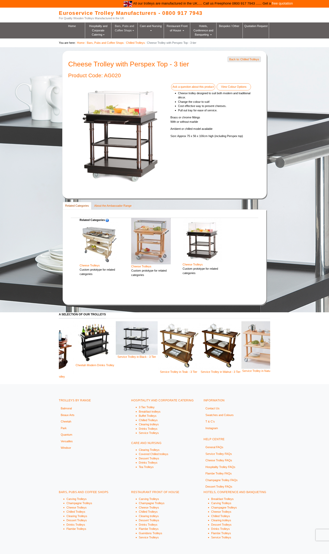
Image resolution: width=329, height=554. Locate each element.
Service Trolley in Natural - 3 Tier (191, 370)
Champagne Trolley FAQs (221, 480)
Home (72, 26)
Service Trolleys (149, 432)
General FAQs (214, 447)
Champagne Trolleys (79, 503)
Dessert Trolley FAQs (218, 486)
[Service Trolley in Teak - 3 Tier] (107, 345)
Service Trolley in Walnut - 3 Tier (149, 371)
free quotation (233, 3)
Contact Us (212, 408)
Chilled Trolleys (148, 420)
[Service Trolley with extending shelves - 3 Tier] (233, 336)
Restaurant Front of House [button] (177, 28)
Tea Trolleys (146, 467)
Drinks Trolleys (148, 428)
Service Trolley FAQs (218, 453)
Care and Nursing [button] (151, 26)
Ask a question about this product (193, 86)
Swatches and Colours (219, 415)
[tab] (77, 206)
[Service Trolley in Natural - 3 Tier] (191, 344)
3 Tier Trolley (147, 407)
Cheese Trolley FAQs (218, 460)
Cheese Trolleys (90, 265)
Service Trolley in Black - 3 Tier (65, 356)
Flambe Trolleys (76, 528)
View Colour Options (234, 86)
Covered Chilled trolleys (153, 454)
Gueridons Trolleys (150, 533)
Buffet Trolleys (148, 415)
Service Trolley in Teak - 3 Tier (107, 371)
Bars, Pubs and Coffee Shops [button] (125, 28)
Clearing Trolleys (149, 449)
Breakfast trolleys (150, 411)
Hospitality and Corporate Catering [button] (98, 30)
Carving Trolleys (76, 499)
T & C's (210, 421)
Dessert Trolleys (149, 458)
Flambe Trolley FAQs (218, 473)
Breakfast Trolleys (222, 499)
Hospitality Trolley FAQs (220, 467)
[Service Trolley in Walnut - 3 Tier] (149, 345)
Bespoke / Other (229, 26)
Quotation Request (256, 26)
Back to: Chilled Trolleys (244, 59)
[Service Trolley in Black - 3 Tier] (65, 337)
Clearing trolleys (149, 424)
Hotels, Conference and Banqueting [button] (203, 30)
